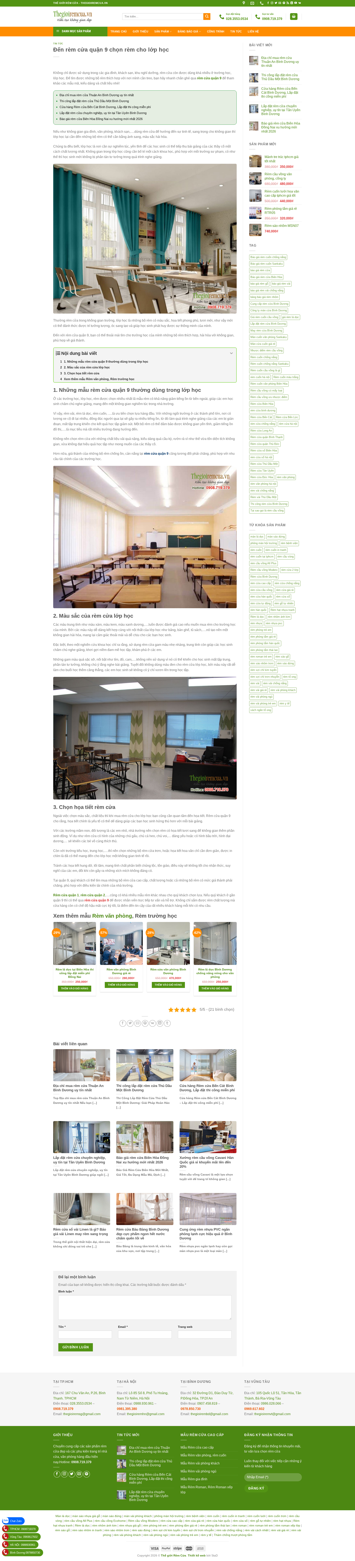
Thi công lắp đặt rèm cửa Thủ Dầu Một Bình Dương (94, 101)
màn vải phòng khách (138, 1516)
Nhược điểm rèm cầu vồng (266, 350)
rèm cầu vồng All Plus (263, 563)
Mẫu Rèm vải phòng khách (200, 1463)
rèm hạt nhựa (282, 1520)
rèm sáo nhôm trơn (261, 663)
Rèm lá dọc (257, 616)
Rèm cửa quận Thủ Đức (264, 443)
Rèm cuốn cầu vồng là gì (265, 370)
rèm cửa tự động (260, 603)
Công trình (215, 31)
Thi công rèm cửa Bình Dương (268, 503)
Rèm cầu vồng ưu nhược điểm (268, 397)
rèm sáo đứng (285, 663)
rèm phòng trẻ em (260, 629)
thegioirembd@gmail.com (209, 1414)
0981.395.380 (127, 1409)
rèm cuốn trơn (277, 1516)
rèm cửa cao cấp (260, 583)
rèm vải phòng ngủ (261, 696)
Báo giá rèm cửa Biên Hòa (266, 277)
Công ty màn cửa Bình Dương (268, 310)
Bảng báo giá (188, 31)
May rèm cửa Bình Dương (266, 330)
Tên (62, 1326)
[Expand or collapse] (231, 353)
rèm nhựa (256, 623)
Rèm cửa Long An (261, 430)
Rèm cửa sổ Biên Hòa (263, 450)
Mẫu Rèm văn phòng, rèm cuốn (203, 1455)
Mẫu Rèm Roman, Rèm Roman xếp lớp (207, 1489)
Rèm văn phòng (112, 916)
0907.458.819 (207, 1403)
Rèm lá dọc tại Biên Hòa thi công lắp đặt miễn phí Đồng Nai (75, 973)
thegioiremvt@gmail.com (272, 1414)
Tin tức (236, 31)
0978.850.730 (191, 1409)
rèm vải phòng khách (283, 690)
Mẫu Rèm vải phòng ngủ (198, 1471)
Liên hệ (253, 31)
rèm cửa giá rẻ (285, 590)
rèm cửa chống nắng (262, 423)
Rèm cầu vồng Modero (263, 569)
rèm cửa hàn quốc (261, 596)
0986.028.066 (271, 1403)
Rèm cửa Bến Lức (287, 417)
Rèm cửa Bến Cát (261, 417)
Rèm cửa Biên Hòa (261, 403)
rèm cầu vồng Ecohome (110, 1520)
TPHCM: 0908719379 (23, 1529)
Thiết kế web (197, 1555)
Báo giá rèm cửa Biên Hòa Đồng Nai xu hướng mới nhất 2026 (101, 119)
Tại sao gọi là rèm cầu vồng (267, 510)
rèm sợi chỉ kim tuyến (263, 669)
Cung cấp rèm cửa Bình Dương (269, 303)
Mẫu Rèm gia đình (194, 1479)
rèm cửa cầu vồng (261, 590)
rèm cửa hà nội (288, 423)
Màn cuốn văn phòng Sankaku (268, 337)
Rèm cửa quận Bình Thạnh (266, 437)
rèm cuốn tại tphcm (261, 556)
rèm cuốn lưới (256, 1516)
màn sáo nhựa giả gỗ (86, 1516)
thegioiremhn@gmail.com (145, 1414)
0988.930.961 (144, 1403)
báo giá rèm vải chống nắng (266, 290)
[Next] (236, 960)
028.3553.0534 (81, 1403)
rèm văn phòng (286, 477)
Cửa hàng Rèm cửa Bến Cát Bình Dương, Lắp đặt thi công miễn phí (105, 107)
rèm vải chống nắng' (262, 490)
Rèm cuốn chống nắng (263, 357)
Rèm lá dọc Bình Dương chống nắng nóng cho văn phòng (215, 973)
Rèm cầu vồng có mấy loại (266, 390)
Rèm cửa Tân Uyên (262, 470)
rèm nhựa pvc (274, 623)
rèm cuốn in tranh (275, 549)
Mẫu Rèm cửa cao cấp (197, 1447)
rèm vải (254, 683)
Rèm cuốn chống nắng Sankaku (269, 363)
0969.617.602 (254, 1409)
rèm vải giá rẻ (258, 690)
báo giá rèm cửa (260, 270)
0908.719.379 (63, 1409)
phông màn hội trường (263, 543)
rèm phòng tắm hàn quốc (265, 643)
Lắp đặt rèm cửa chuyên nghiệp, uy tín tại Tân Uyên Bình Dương (103, 113)
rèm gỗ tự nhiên (283, 603)
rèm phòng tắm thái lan (264, 650)
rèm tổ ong (289, 676)
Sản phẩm (161, 31)
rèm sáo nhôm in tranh (87, 1530)
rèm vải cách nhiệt (257, 1530)
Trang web (185, 1326)
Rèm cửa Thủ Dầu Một (264, 463)
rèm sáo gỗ (282, 656)
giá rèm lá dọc (290, 317)
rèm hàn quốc (258, 609)
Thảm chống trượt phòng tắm (233, 1535)
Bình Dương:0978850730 (25, 1552)
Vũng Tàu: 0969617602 (24, 1536)
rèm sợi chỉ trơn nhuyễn (264, 676)
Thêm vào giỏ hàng (74, 988)
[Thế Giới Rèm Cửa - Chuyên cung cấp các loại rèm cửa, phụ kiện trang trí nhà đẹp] (84, 16)
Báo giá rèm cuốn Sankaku (266, 263)
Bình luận (66, 1291)
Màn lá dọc (62, 1516)
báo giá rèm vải (281, 283)
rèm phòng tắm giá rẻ (263, 636)
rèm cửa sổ (283, 596)
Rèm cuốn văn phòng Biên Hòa (268, 383)
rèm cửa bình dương (262, 410)
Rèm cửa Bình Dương (263, 576)
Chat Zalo (16, 1521)
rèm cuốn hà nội (260, 377)
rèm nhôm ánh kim (279, 616)
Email (123, 1326)
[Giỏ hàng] (293, 16)
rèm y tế (284, 703)
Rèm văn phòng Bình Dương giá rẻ (121, 971)
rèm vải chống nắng (275, 683)
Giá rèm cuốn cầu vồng (264, 317)
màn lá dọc (257, 536)
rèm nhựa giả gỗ (130, 1525)
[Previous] (53, 960)
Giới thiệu (140, 31)
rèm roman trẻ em (261, 656)
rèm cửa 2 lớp (289, 569)
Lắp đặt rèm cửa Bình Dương (268, 323)
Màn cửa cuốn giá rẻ (262, 343)
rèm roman (239, 1525)
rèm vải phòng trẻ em (263, 703)
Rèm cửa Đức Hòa (261, 477)
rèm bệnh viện (289, 543)
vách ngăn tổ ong (260, 710)
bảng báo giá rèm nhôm (264, 297)
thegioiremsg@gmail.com (81, 1414)
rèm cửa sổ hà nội (261, 457)
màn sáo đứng (276, 536)
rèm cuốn (256, 549)
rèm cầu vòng (285, 556)
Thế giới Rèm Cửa (173, 1555)
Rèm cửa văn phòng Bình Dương (168, 971)
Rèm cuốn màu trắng (285, 377)
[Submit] (206, 16)
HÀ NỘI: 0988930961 (22, 1544)
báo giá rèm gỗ (259, 283)
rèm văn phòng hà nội (263, 483)
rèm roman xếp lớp (287, 1525)
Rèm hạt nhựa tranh (282, 609)
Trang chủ (119, 31)
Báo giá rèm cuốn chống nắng (268, 257)
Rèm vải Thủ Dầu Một (263, 497)
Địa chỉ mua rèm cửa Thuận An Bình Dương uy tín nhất (97, 95)
